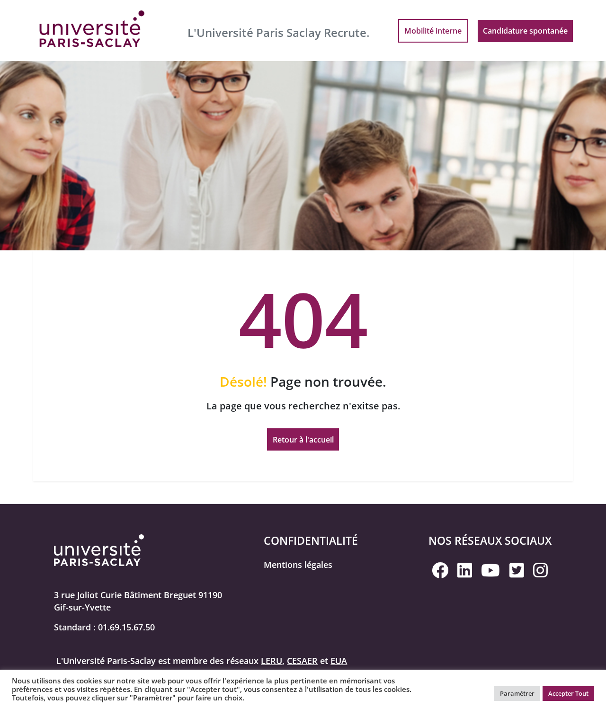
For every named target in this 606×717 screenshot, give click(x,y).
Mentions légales (298, 564)
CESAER (302, 660)
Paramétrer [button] (517, 693)
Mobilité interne (433, 31)
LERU (271, 660)
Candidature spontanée (525, 31)
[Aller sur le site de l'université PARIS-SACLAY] (92, 29)
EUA (338, 660)
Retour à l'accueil (303, 439)
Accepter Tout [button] (568, 693)
